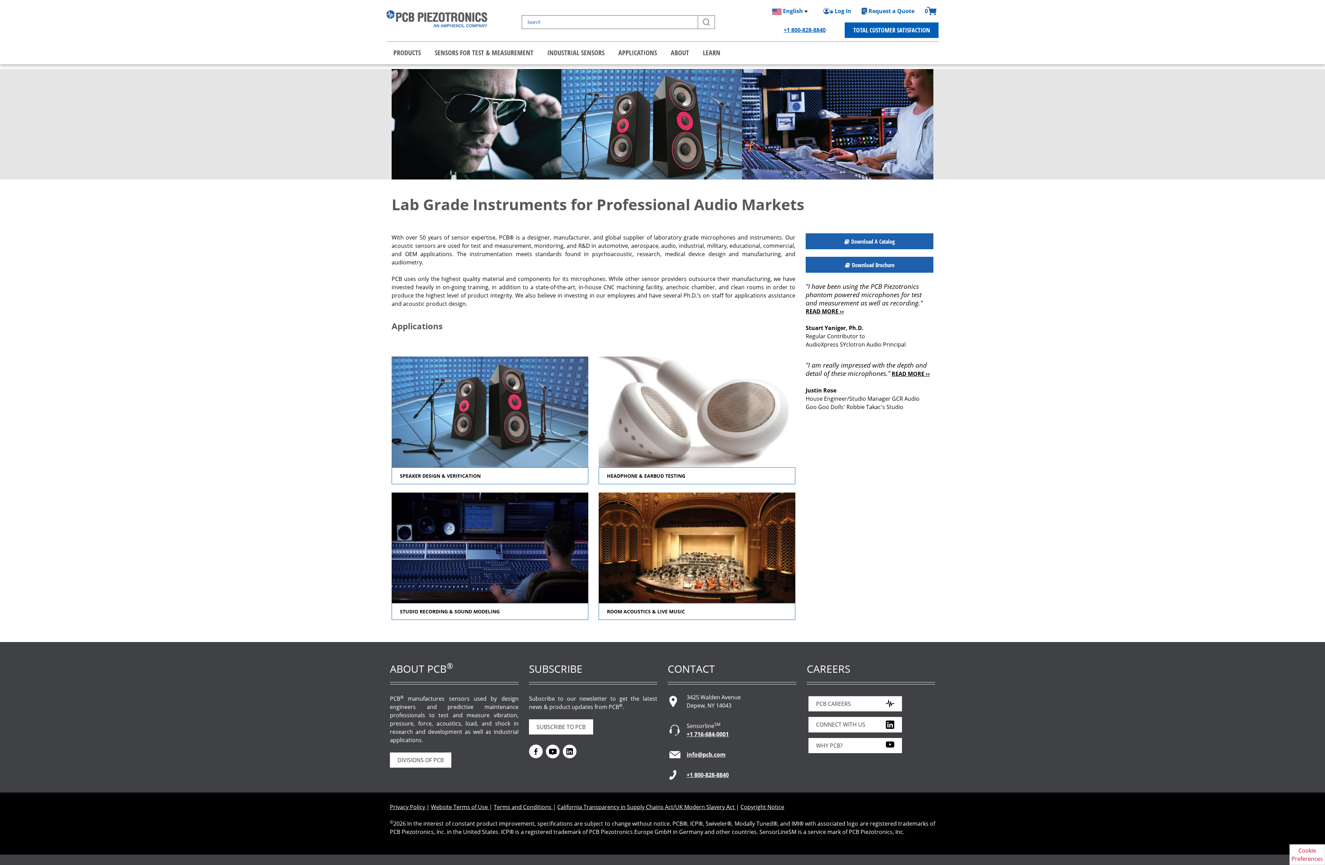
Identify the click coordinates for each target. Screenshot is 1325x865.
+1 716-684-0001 (708, 734)
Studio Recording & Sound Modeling (450, 611)
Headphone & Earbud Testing (646, 476)
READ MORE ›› (825, 311)
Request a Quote (891, 11)
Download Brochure (873, 265)
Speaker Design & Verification (440, 476)
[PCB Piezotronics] (436, 18)
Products (407, 52)
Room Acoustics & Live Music (646, 611)
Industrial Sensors (576, 52)
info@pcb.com (706, 754)
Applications (637, 52)
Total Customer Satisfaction (891, 30)
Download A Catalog (873, 241)
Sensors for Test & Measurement (484, 52)
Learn (711, 52)
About (680, 52)
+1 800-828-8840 (805, 30)
